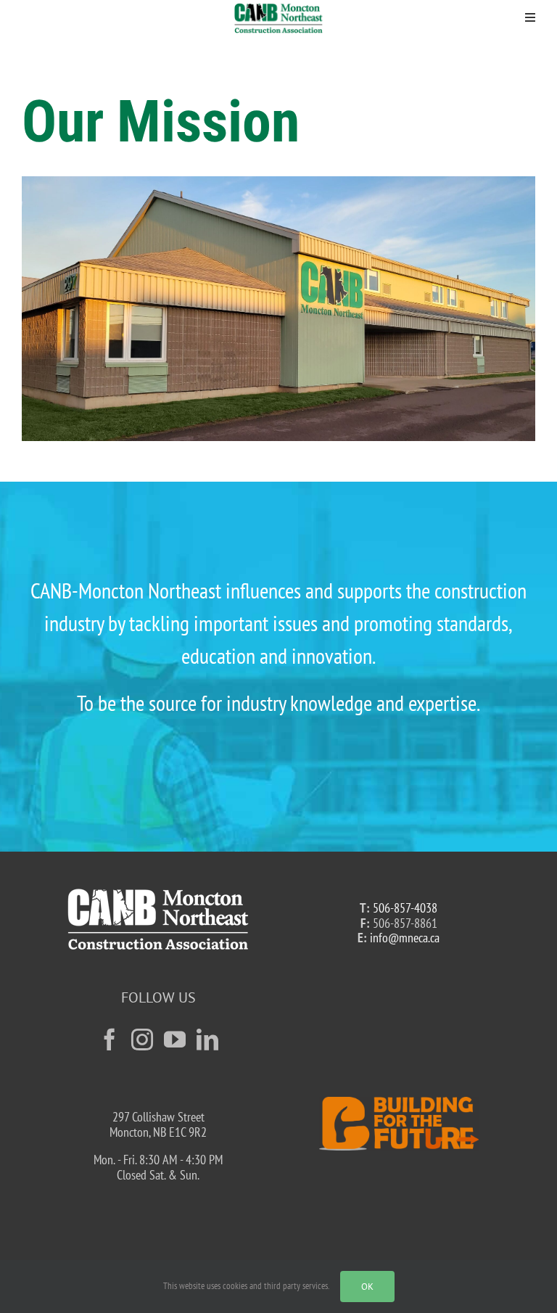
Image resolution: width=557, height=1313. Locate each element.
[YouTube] (175, 1039)
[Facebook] (109, 1039)
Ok (367, 1286)
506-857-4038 (405, 908)
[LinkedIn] (207, 1039)
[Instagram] (142, 1039)
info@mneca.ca (405, 937)
